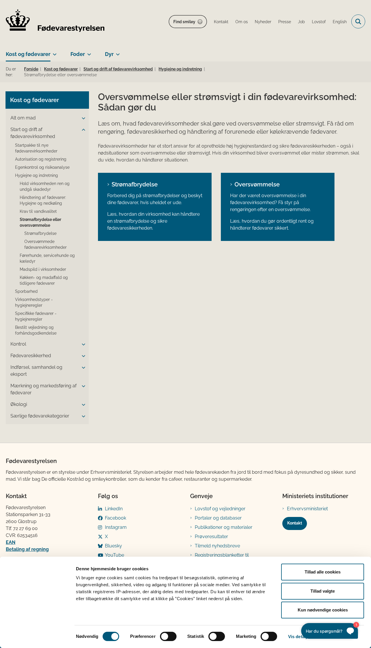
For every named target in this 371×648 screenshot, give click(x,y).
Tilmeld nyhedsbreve (217, 546)
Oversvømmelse (257, 184)
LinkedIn (114, 508)
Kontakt (294, 523)
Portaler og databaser (218, 518)
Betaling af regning (27, 549)
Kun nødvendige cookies (323, 609)
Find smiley (184, 21)
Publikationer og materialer (223, 527)
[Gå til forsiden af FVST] (55, 21)
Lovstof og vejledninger (220, 508)
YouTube (114, 555)
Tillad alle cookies (323, 571)
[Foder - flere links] (88, 52)
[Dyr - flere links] (117, 52)
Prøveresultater (211, 536)
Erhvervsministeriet (307, 508)
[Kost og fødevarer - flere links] (53, 52)
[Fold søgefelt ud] (358, 21)
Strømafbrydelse (135, 184)
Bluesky (113, 546)
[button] (82, 118)
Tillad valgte (322, 591)
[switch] (168, 636)
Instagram (116, 527)
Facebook (115, 518)
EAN (10, 542)
